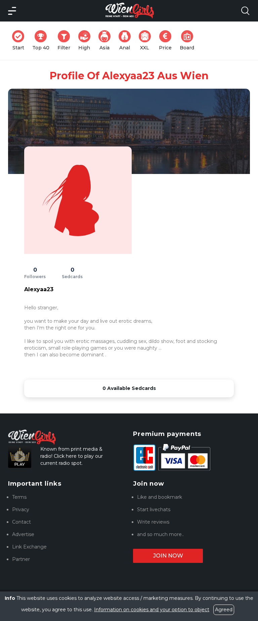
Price (167, 40)
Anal (127, 40)
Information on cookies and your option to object (151, 610)
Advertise (23, 534)
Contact (21, 522)
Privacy (20, 509)
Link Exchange (29, 547)
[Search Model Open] (245, 10)
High (86, 40)
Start (20, 40)
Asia (107, 40)
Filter (65, 40)
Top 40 (42, 40)
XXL (147, 40)
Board (189, 40)
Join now (168, 555)
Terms (19, 497)
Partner (21, 559)
